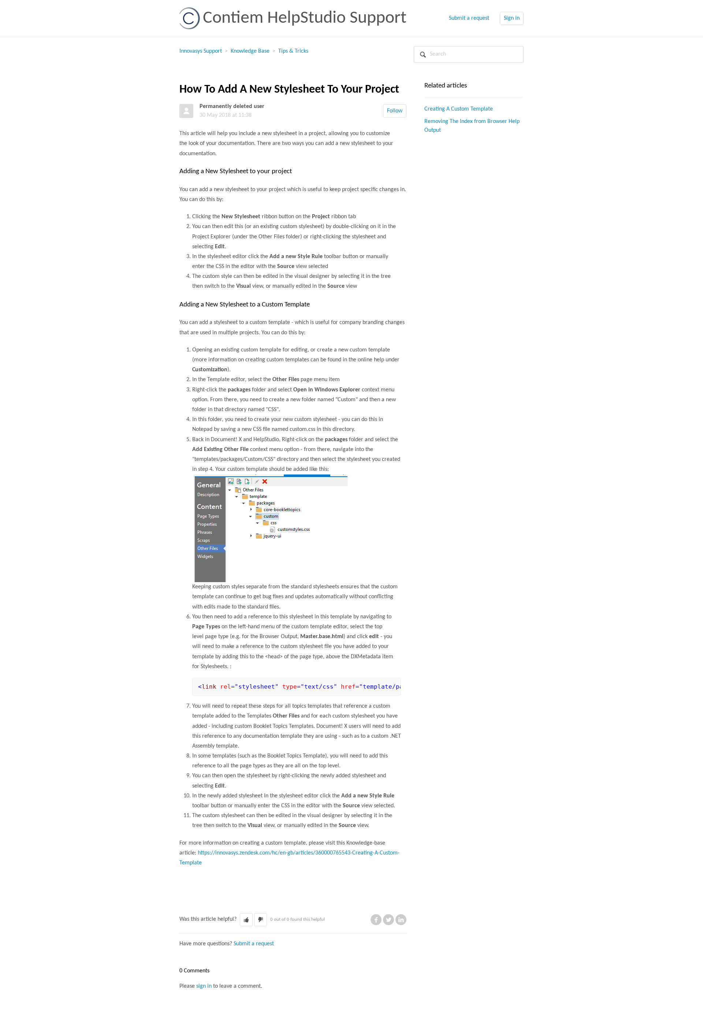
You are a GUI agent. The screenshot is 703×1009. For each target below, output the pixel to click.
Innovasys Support (200, 51)
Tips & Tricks (293, 51)
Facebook (376, 919)
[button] (246, 919)
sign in (204, 986)
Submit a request (469, 18)
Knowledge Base (250, 51)
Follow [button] (394, 111)
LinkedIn (400, 919)
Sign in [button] (512, 18)
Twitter (388, 919)
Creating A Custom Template (458, 109)
